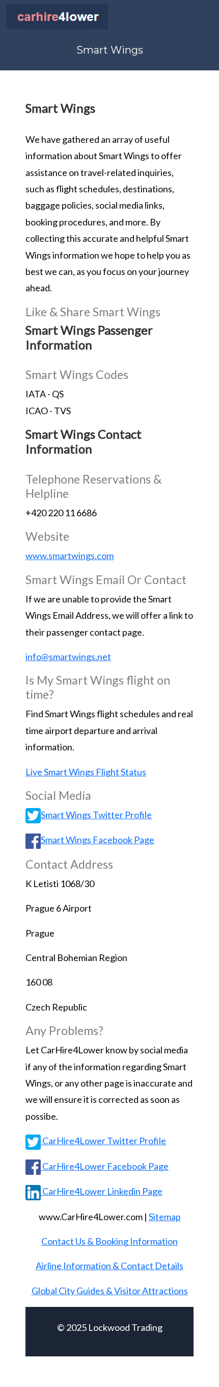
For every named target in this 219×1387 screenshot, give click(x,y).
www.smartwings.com (69, 555)
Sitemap (165, 1216)
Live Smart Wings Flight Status (85, 771)
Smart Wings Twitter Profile (96, 814)
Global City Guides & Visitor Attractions (110, 1290)
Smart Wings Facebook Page (97, 839)
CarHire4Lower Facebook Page (105, 1166)
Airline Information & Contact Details (109, 1265)
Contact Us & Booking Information (109, 1241)
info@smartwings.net (68, 656)
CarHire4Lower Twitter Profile (103, 1140)
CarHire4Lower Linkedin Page (101, 1191)
